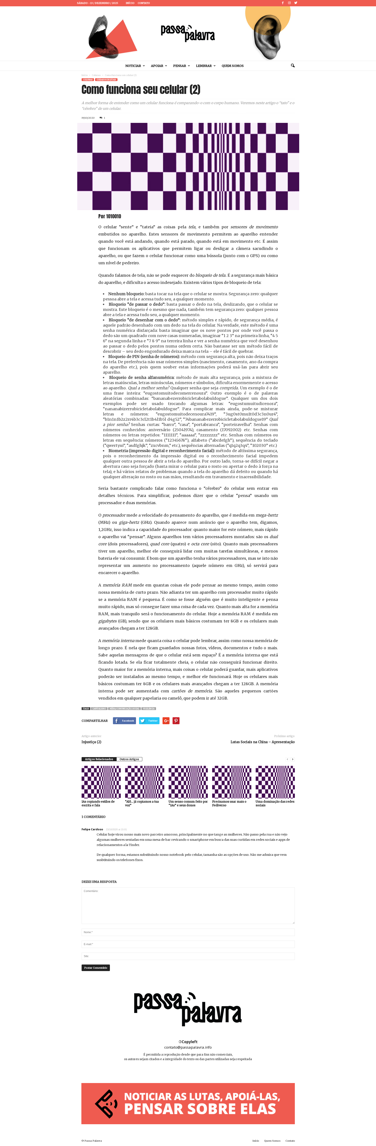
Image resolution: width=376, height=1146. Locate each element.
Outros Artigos (129, 759)
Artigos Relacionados (99, 759)
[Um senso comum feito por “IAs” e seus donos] (188, 782)
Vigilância (148, 708)
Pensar (179, 66)
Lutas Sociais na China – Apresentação (263, 742)
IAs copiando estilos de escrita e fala (98, 803)
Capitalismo (99, 708)
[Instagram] (289, 3)
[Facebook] (282, 3)
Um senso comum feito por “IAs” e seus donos (188, 803)
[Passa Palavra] (188, 33)
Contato (144, 3)
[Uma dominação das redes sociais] (275, 782)
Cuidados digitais (106, 79)
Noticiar (133, 66)
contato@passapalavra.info (188, 1047)
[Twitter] (296, 3)
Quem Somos (233, 66)
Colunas (96, 75)
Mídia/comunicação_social (124, 708)
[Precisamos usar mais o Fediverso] (231, 782)
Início (130, 3)
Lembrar (204, 66)
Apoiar (157, 66)
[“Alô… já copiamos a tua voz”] (144, 782)
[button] (292, 66)
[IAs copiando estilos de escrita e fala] (101, 782)
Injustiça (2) (91, 742)
